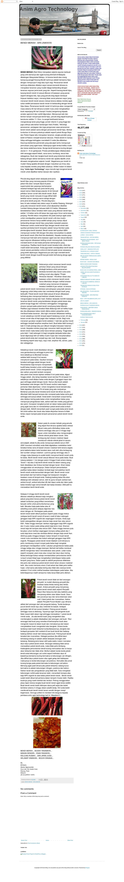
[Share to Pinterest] (47, 780)
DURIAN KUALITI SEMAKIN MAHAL (89, 305)
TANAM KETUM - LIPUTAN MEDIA (89, 237)
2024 (80, 195)
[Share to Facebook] (45, 780)
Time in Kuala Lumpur (90, 119)
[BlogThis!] (41, 780)
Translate (90, 111)
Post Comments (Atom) (34, 843)
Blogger (87, 867)
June (82, 222)
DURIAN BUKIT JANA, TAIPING (88, 230)
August (83, 217)
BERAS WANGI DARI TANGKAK (88, 264)
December (83, 208)
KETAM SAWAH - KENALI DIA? (88, 259)
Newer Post (24, 840)
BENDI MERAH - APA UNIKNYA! (32, 781)
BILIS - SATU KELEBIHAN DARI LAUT (90, 298)
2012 (80, 338)
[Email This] (40, 780)
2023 (80, 197)
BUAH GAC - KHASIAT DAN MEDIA (89, 261)
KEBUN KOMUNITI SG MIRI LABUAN (90, 279)
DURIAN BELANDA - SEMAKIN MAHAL (90, 311)
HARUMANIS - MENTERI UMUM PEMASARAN (89, 308)
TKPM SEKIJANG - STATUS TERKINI (90, 253)
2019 (80, 206)
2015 (80, 332)
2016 (80, 329)
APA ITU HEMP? (84, 301)
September (84, 215)
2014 (80, 334)
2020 (80, 204)
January (83, 322)
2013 (80, 336)
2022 (80, 199)
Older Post (70, 840)
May (82, 224)
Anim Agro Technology (48, 9)
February (83, 320)
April (82, 226)
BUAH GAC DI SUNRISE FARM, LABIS (90, 270)
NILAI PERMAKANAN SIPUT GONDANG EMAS (88, 314)
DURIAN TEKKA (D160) (86, 317)
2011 (80, 341)
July (82, 219)
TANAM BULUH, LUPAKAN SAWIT (89, 251)
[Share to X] (43, 780)
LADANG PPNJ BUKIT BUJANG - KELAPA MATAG (89, 267)
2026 (80, 190)
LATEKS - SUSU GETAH (86, 235)
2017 (80, 327)
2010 (80, 343)
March (82, 228)
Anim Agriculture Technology (88, 153)
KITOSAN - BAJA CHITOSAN (88, 289)
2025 (80, 192)
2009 (80, 345)
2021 (80, 201)
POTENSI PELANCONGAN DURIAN (90, 247)
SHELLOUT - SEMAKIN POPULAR (89, 249)
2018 (80, 325)
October (83, 212)
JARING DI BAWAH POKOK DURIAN (90, 233)
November (83, 210)
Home (47, 840)
